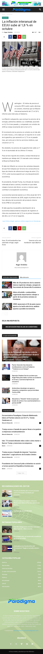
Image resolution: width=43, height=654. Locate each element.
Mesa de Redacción (8, 359)
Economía (9, 14)
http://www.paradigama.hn (21, 267)
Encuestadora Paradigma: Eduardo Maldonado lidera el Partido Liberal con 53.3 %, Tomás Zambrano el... (20, 417)
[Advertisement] (21, 87)
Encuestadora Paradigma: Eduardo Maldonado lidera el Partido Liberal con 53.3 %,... (27, 503)
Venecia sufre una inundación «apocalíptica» (32, 242)
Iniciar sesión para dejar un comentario (21, 327)
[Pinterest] (20, 37)
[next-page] (6, 314)
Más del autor (24, 277)
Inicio (3, 14)
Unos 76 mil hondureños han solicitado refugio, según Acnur (11, 243)
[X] (15, 37)
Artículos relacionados (10, 277)
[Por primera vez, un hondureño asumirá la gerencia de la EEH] (7, 538)
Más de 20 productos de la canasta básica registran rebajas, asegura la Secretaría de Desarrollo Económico (27, 285)
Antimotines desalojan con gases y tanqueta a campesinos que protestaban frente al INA (25, 390)
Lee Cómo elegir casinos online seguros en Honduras (21, 221)
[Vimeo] (22, 644)
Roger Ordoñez (8, 32)
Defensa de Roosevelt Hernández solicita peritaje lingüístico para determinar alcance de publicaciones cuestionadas (21, 354)
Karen (3, 445)
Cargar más (21, 473)
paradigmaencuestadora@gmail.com (26, 630)
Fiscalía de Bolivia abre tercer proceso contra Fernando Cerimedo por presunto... (26, 493)
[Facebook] (10, 37)
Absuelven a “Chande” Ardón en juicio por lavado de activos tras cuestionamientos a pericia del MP (26, 401)
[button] (3, 9)
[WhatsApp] (24, 37)
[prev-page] (3, 314)
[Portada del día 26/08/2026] (7, 513)
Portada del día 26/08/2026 (23, 511)
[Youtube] (32, 644)
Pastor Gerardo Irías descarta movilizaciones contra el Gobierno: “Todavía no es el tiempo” (23, 367)
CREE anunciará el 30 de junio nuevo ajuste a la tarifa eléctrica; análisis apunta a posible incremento (27, 306)
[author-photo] (21, 262)
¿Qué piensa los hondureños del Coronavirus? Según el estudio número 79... (26, 548)
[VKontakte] (27, 644)
